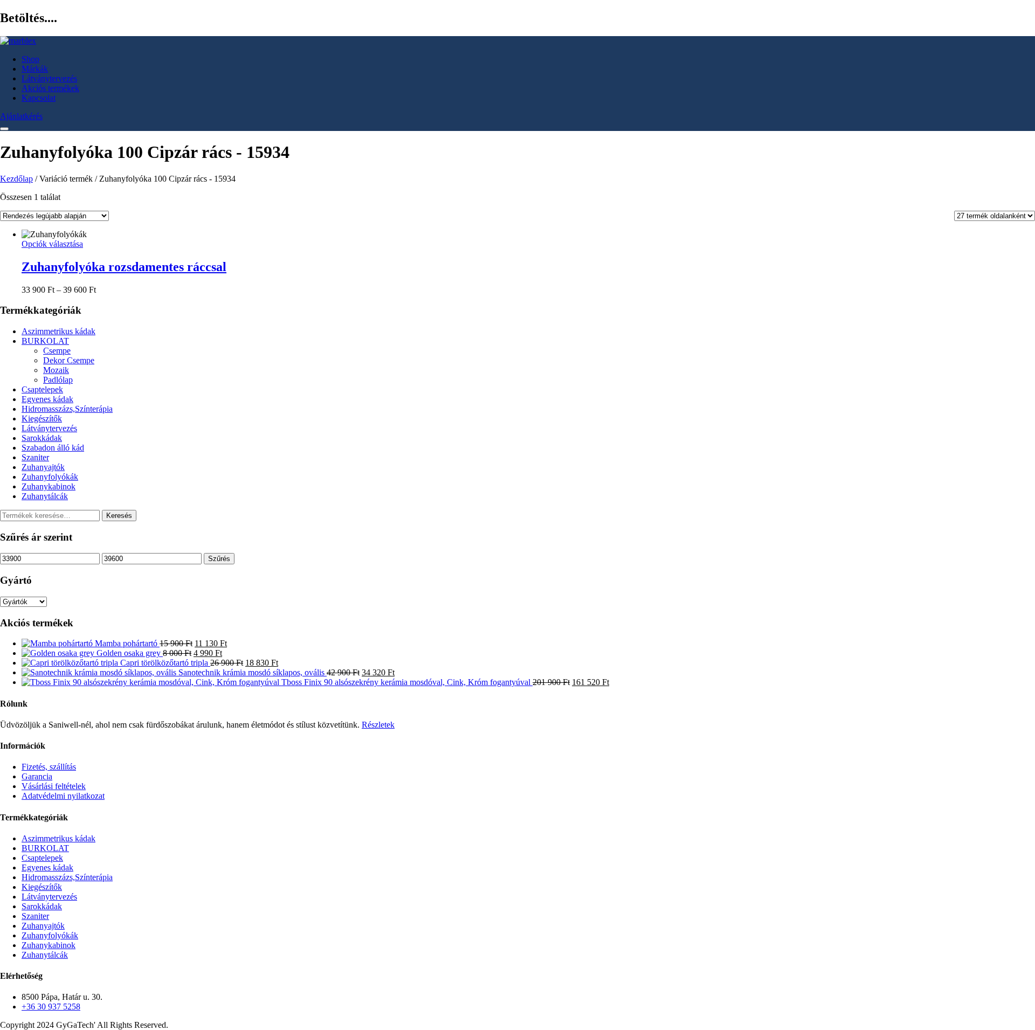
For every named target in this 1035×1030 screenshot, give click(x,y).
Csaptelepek (42, 389)
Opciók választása (52, 243)
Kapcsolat (39, 97)
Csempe (57, 350)
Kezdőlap (16, 178)
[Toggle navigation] (4, 128)
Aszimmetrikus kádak (58, 331)
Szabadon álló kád (53, 447)
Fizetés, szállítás (49, 766)
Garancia (37, 776)
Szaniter (35, 457)
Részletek (378, 724)
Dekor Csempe (68, 360)
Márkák (35, 68)
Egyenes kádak (47, 399)
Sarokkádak (42, 438)
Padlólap (58, 379)
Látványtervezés (49, 78)
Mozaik (56, 370)
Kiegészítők (42, 418)
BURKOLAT (45, 340)
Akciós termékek (50, 88)
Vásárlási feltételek (54, 786)
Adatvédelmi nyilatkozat (63, 795)
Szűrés (219, 559)
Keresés (119, 515)
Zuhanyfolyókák (50, 476)
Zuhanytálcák (45, 496)
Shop (30, 59)
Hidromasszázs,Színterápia (67, 408)
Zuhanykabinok (48, 486)
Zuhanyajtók (43, 467)
